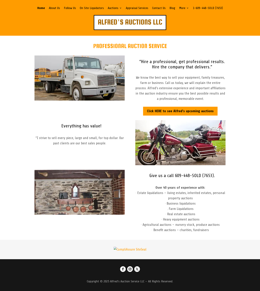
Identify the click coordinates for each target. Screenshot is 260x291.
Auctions (113, 8)
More (182, 8)
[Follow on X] (137, 269)
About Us (54, 8)
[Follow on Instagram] (130, 269)
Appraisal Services (137, 8)
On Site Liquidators (92, 8)
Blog (172, 8)
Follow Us (70, 8)
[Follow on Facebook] (123, 269)
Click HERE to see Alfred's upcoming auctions (180, 111)
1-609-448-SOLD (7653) (208, 8)
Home (41, 8)
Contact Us (159, 8)
